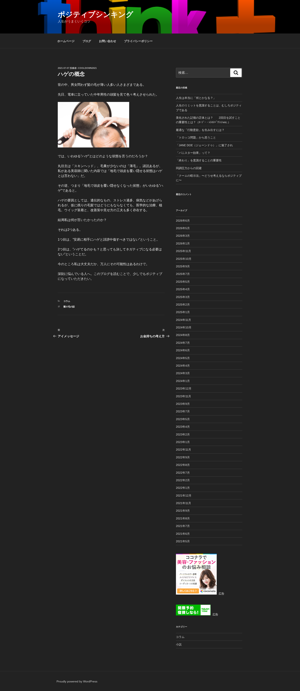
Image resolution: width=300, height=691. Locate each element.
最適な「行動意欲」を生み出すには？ (200, 130)
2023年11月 (183, 396)
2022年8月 (183, 465)
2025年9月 (183, 266)
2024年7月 (183, 342)
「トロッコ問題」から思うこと (196, 137)
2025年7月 (183, 274)
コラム (66, 301)
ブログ (86, 41)
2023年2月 (183, 434)
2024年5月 (183, 358)
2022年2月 (183, 480)
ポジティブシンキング (95, 14)
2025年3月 (183, 297)
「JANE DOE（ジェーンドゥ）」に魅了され (204, 145)
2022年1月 (183, 487)
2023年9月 (183, 403)
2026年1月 (183, 243)
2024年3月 (183, 373)
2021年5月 (183, 541)
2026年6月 (183, 220)
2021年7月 (183, 526)
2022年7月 (183, 472)
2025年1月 (183, 312)
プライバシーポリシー (138, 41)
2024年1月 (183, 381)
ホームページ (65, 41)
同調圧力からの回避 (189, 168)
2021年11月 (183, 503)
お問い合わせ (107, 41)
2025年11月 (183, 251)
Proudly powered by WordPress (77, 681)
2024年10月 (183, 327)
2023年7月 (183, 411)
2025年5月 (183, 281)
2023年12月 (183, 388)
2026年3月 (183, 235)
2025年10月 (183, 258)
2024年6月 (183, 350)
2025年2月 (183, 304)
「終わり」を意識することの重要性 (199, 160)
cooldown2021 (87, 68)
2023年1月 (183, 442)
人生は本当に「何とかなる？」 (196, 97)
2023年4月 (183, 426)
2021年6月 (183, 533)
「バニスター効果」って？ (193, 152)
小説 (179, 644)
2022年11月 (183, 449)
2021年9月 (183, 510)
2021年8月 (183, 518)
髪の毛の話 (69, 306)
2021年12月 (183, 495)
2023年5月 (183, 419)
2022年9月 (183, 457)
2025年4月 (183, 289)
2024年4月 (183, 365)
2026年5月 (183, 228)
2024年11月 (183, 319)
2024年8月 (183, 335)
